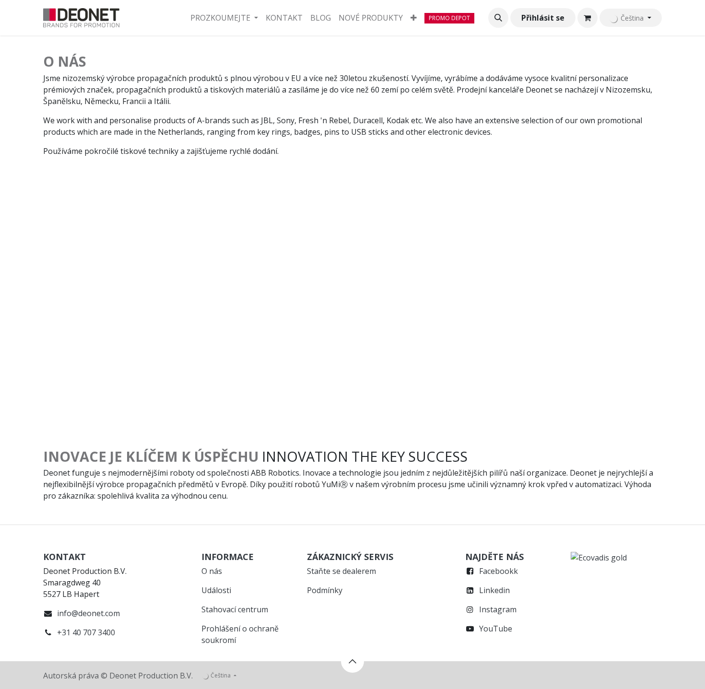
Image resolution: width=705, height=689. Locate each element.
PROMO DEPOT (449, 18)
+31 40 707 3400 (86, 632)
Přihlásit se (542, 17)
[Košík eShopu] (587, 18)
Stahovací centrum (234, 609)
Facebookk (498, 571)
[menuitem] (224, 17)
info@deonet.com (88, 613)
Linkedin (494, 590)
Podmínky (324, 590)
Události (216, 590)
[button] (498, 18)
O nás (211, 571)
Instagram (498, 609)
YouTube (495, 628)
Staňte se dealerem (341, 571)
